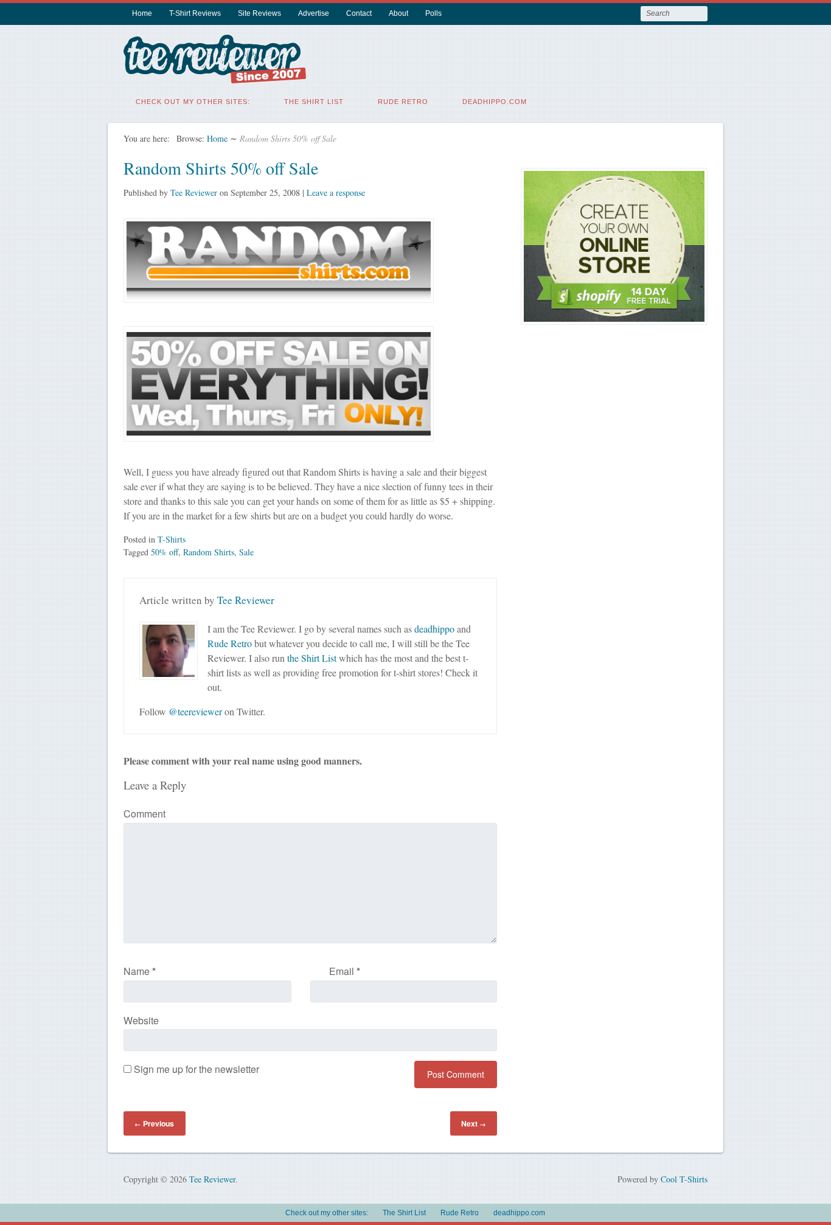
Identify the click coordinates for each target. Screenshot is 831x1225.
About (398, 13)
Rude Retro (403, 101)
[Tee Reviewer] (214, 76)
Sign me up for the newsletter (195, 1069)
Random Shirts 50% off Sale (220, 167)
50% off (164, 552)
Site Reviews (259, 13)
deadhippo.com (494, 101)
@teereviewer (195, 711)
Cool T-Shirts (684, 1179)
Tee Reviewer (193, 192)
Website (141, 1020)
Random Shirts (208, 552)
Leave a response (336, 192)
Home (142, 13)
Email (344, 971)
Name (139, 971)
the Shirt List (311, 657)
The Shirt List (314, 101)
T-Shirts (172, 539)
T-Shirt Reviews (195, 13)
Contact (359, 13)
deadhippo (434, 628)
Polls (433, 13)
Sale (246, 552)
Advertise (313, 13)
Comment (144, 814)
